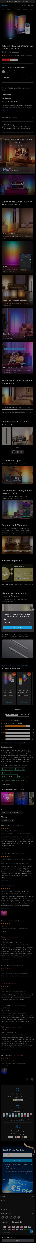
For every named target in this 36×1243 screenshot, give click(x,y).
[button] (17, 622)
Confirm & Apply (17, 627)
